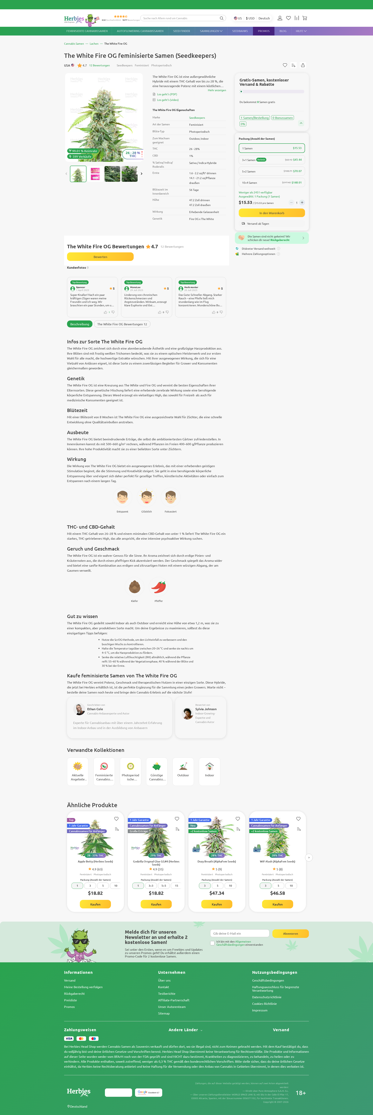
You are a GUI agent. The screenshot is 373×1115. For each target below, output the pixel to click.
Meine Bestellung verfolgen (83, 987)
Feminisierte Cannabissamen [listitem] (87, 31)
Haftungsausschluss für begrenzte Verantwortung (275, 988)
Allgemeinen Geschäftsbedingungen (233, 943)
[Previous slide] (66, 173)
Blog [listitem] (283, 31)
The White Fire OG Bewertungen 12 (122, 324)
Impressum (260, 1010)
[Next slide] (141, 173)
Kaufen (95, 904)
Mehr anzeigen (217, 90)
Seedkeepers (197, 117)
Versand (69, 980)
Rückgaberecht (74, 993)
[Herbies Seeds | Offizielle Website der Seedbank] (82, 20)
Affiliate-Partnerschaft (173, 1000)
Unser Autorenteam (172, 1007)
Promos (69, 1007)
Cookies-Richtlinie (264, 1003)
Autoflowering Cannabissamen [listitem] (140, 31)
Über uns (164, 980)
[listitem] (281, 18)
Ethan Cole (95, 709)
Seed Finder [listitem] (181, 31)
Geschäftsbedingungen (268, 980)
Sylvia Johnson (206, 709)
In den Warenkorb (272, 213)
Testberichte (166, 993)
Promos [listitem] (264, 31)
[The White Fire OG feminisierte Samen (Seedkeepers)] (104, 117)
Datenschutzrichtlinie (266, 997)
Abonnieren (290, 933)
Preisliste (70, 1000)
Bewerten (100, 257)
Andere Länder (184, 1030)
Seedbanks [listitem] (240, 31)
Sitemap (164, 1013)
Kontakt (163, 987)
